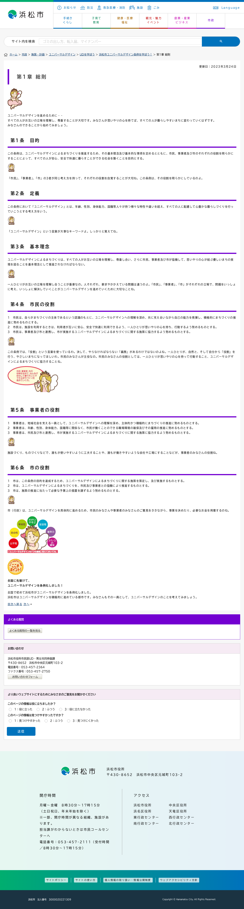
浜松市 (26, 15)
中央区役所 (178, 805)
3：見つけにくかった (86, 720)
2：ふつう (48, 709)
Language (231, 7)
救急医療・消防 (114, 7)
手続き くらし (68, 20)
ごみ (156, 7)
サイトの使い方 (85, 880)
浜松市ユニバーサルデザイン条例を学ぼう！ (125, 54)
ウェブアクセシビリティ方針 (179, 880)
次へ (26, 604)
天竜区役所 (178, 811)
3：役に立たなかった (78, 709)
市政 (211, 20)
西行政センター (182, 817)
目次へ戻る (15, 604)
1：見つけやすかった (27, 720)
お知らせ (70, 7)
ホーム (14, 54)
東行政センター (146, 817)
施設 (140, 7)
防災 (90, 7)
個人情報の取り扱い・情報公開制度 (128, 880)
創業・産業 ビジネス (182, 20)
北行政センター (182, 823)
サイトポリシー (56, 880)
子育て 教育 (96, 20)
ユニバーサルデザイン (62, 54)
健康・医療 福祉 (125, 20)
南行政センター (146, 823)
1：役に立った (23, 709)
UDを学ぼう (87, 54)
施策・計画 (38, 54)
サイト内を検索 (23, 41)
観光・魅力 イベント (154, 20)
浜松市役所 (143, 805)
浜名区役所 (143, 811)
